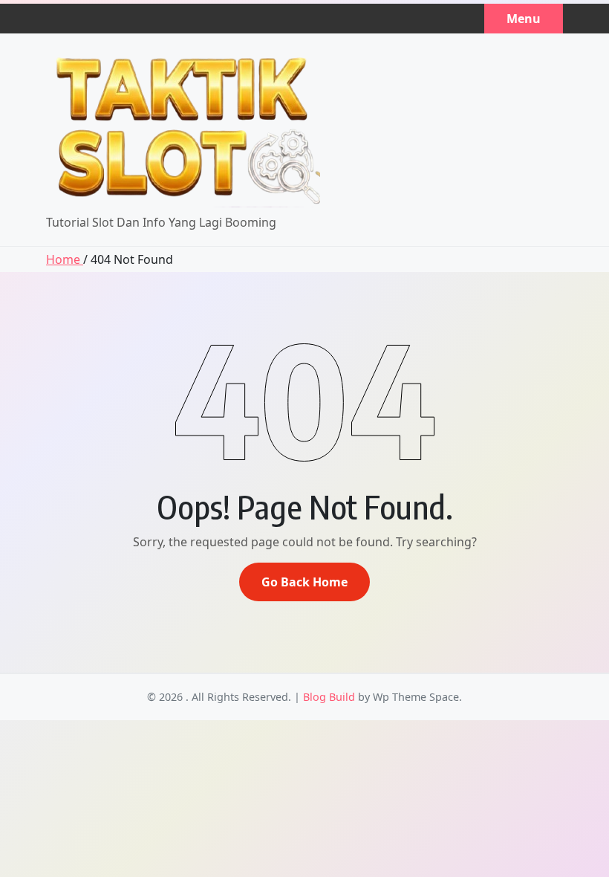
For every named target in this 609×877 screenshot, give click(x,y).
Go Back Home (304, 582)
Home (64, 259)
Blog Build (329, 697)
